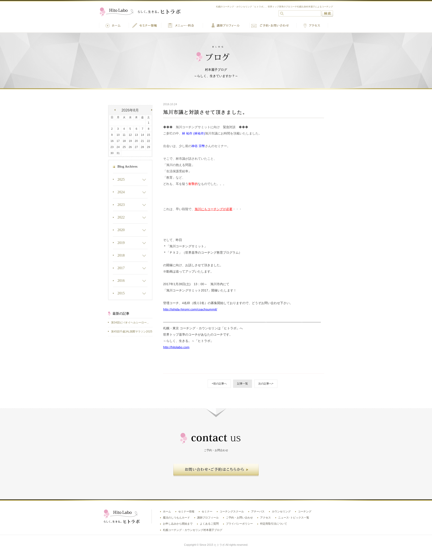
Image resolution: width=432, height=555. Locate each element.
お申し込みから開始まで (178, 523)
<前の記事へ (219, 383)
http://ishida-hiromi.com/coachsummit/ (190, 309)
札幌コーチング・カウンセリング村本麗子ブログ (192, 530)
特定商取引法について (273, 523)
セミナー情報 (186, 511)
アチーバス (258, 511)
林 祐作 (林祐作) (193, 133)
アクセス (265, 517)
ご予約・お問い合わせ (239, 517)
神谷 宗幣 (198, 146)
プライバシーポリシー (239, 523)
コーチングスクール (232, 511)
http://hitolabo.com (176, 347)
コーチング (304, 511)
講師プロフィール (208, 517)
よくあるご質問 (209, 523)
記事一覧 (242, 383)
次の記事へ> (265, 383)
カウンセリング (281, 511)
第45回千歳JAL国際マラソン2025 (131, 331)
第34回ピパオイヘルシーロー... (130, 322)
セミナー (207, 511)
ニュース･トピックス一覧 (293, 517)
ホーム (167, 511)
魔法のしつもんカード (176, 517)
